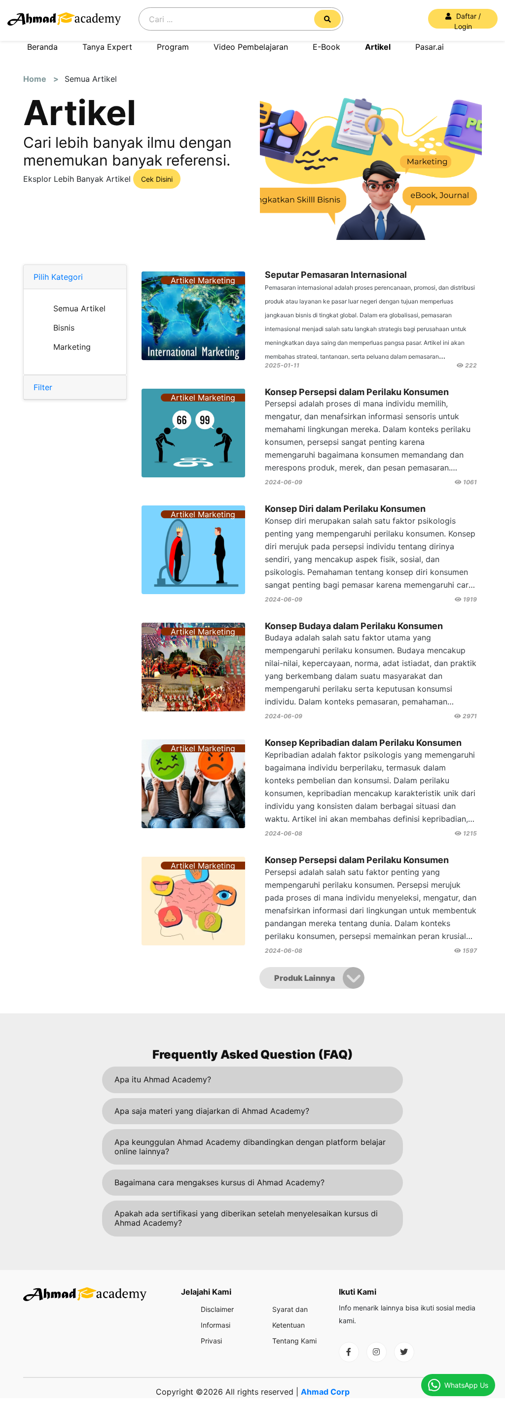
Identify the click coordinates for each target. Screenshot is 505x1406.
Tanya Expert (107, 47)
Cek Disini (157, 179)
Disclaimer (217, 1309)
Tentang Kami (294, 1341)
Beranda (42, 47)
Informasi (215, 1325)
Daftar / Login (467, 20)
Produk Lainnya (304, 978)
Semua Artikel (79, 308)
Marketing (72, 347)
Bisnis (63, 328)
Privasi (211, 1341)
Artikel (378, 47)
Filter (43, 387)
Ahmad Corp (325, 1392)
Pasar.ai (429, 47)
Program (173, 47)
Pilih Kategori (58, 277)
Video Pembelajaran (251, 47)
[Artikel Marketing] (193, 364)
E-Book (326, 47)
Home (37, 79)
